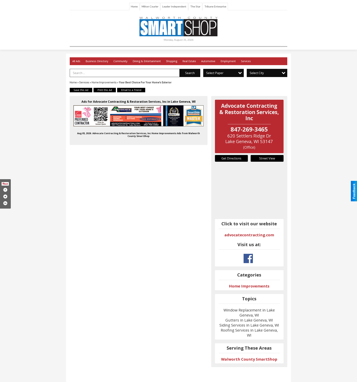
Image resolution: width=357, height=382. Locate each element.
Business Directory (97, 61)
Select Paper (214, 73)
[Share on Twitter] (5, 196)
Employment (228, 61)
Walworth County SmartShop (249, 359)
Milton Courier (150, 6)
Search (190, 73)
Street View (267, 158)
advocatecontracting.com (249, 235)
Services (246, 61)
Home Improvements (104, 82)
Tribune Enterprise (215, 6)
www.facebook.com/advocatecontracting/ (248, 258)
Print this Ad (104, 90)
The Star (195, 6)
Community (120, 61)
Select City (257, 73)
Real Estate (189, 61)
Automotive (208, 61)
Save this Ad (81, 90)
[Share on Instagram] (5, 203)
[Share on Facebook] (5, 189)
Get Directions (231, 158)
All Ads (76, 61)
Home (134, 6)
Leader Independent (174, 6)
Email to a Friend (131, 90)
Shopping (171, 61)
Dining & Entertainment (147, 61)
